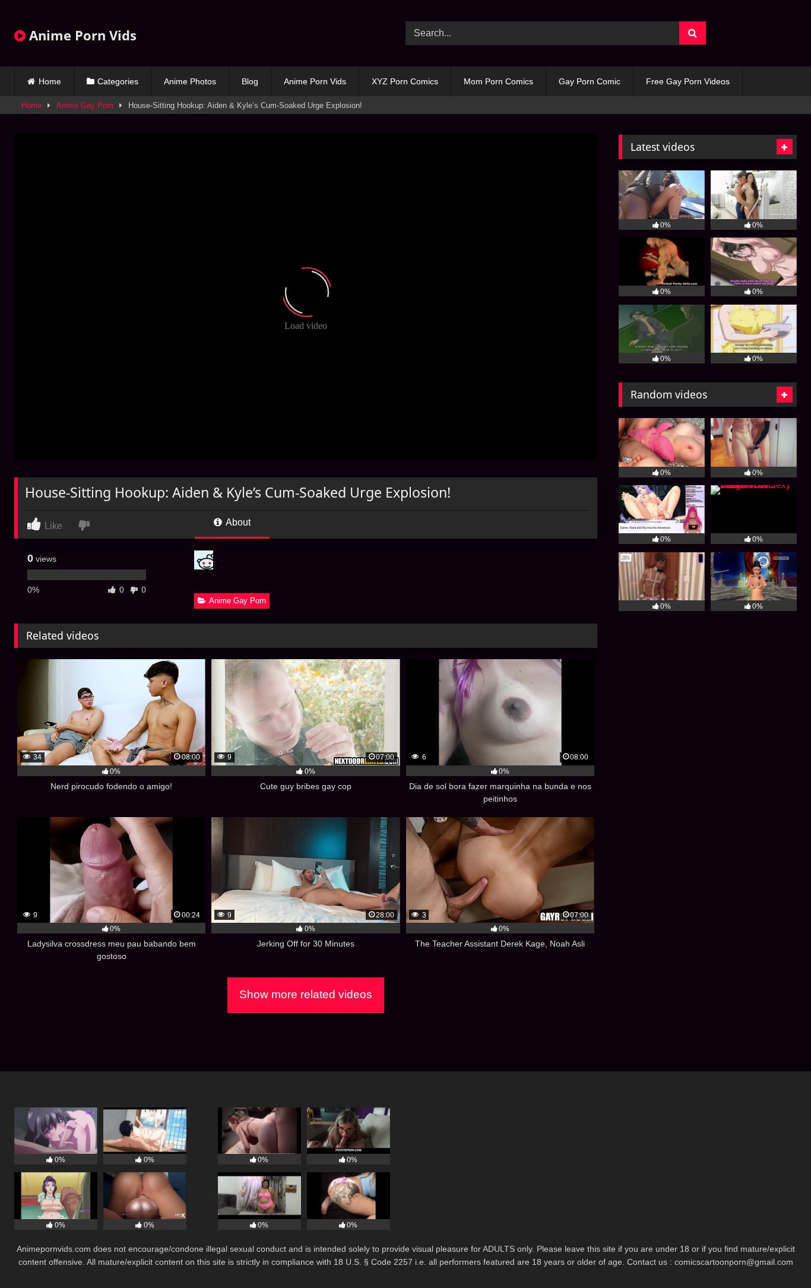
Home (50, 81)
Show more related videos (305, 994)
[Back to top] (774, 1252)
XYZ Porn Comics (405, 81)
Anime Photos (190, 81)
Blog (250, 81)
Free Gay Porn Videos (688, 81)
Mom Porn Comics (498, 81)
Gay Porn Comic (589, 81)
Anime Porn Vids (81, 35)
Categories (117, 81)
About (237, 522)
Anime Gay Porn (84, 105)
